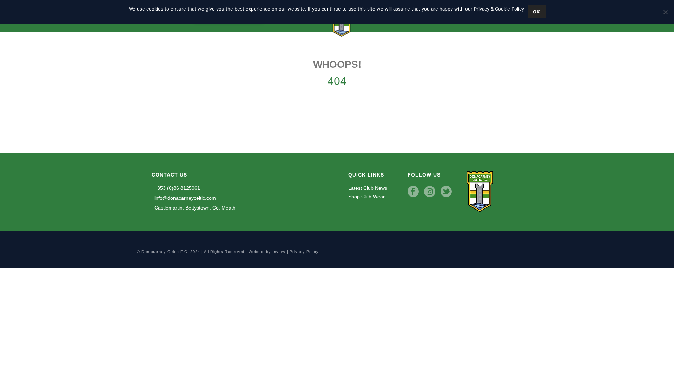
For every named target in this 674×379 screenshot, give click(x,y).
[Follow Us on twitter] (446, 192)
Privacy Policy (304, 252)
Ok (536, 11)
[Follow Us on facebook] (413, 192)
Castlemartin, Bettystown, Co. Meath (194, 208)
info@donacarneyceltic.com (184, 198)
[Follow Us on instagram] (429, 192)
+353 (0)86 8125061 (176, 188)
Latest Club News (367, 188)
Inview (278, 252)
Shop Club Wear (366, 196)
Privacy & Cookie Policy (499, 9)
